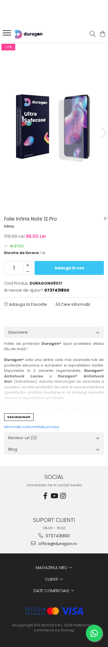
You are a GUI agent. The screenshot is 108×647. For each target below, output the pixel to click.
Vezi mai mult (18, 417)
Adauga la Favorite (27, 304)
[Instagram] (63, 496)
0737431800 (57, 536)
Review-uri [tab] (22, 438)
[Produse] (7, 34)
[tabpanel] (54, 127)
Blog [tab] (12, 449)
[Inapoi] (104, 219)
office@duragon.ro (57, 543)
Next (103, 132)
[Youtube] (54, 496)
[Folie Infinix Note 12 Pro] (54, 127)
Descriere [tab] (18, 332)
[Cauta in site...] (93, 34)
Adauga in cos (69, 268)
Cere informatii (75, 304)
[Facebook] (45, 496)
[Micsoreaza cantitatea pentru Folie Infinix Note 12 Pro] (27, 271)
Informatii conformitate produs (31, 426)
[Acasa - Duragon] (36, 34)
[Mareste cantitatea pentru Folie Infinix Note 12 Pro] (27, 264)
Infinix (9, 226)
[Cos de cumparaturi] (102, 34)
